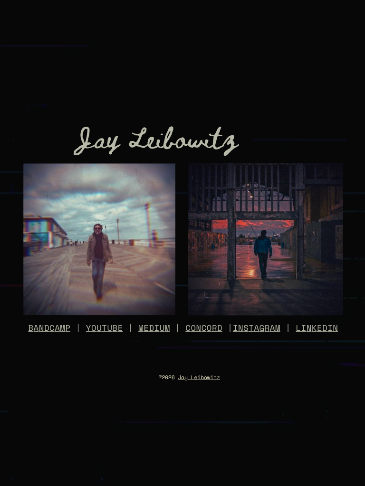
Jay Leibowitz (199, 378)
